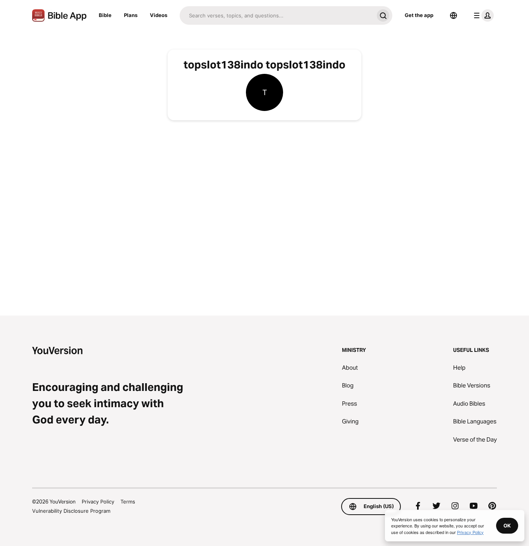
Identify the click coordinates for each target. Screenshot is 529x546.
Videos (158, 15)
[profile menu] (482, 15)
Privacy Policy (98, 501)
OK (507, 525)
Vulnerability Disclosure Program (71, 511)
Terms (127, 501)
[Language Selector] (453, 15)
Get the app (419, 15)
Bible (105, 15)
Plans (130, 15)
